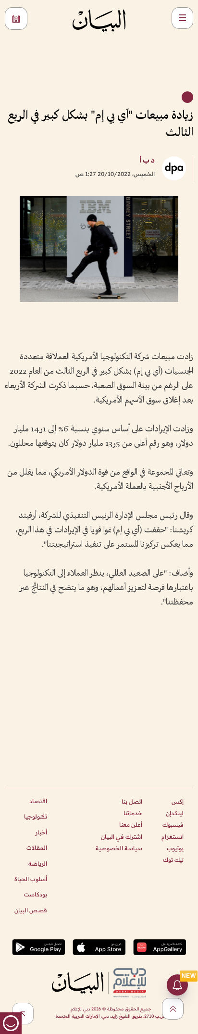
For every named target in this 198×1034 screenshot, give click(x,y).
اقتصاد (38, 801)
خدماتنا (133, 813)
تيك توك (173, 859)
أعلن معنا (130, 824)
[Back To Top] (173, 1009)
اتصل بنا (132, 801)
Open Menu (182, 18)
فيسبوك (173, 824)
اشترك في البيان (121, 836)
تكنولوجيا (35, 816)
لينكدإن (175, 813)
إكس (178, 801)
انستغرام (172, 836)
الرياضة (37, 863)
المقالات (36, 847)
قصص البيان (30, 910)
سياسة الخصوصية (119, 848)
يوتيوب (175, 848)
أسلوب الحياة (30, 879)
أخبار (41, 832)
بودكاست (35, 894)
